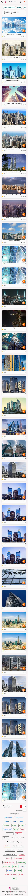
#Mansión (18, 833)
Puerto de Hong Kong (14, 240)
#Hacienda (10, 833)
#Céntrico (18, 870)
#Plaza (21, 874)
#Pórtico (22, 854)
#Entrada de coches (8, 862)
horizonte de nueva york (14, 34)
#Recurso (6, 825)
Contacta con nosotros (17, 894)
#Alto (14, 878)
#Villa (22, 829)
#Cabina (7, 846)
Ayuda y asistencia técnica (8, 892)
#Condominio (21, 862)
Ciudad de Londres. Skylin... (14, 80)
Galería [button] (13, 2)
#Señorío (8, 858)
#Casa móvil (6, 866)
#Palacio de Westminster (18, 838)
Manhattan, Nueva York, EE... (14, 195)
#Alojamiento (19, 817)
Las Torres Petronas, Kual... (14, 172)
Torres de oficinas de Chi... (14, 149)
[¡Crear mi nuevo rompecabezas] (20, 1)
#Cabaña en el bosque (10, 854)
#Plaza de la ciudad (10, 874)
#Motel (14, 825)
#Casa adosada (18, 858)
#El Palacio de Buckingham (14, 842)
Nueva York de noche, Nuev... (14, 217)
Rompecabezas (6, 891)
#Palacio (5, 838)
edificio (19, 7)
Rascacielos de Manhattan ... (14, 103)
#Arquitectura (8, 817)
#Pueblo (7, 821)
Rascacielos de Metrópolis (14, 57)
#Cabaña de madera (18, 846)
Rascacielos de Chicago (14, 126)
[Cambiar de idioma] (25, 1)
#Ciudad (9, 870)
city (14, 327)
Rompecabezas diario (9, 7)
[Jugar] (23, 30)
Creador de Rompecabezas (18, 891)
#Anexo (20, 850)
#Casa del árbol (10, 850)
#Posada (21, 825)
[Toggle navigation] (2, 2)
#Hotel (21, 821)
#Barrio (23, 866)
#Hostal (15, 866)
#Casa (14, 821)
